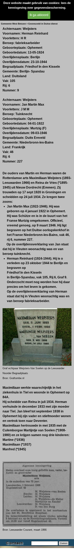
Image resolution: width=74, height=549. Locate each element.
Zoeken (63, 543)
